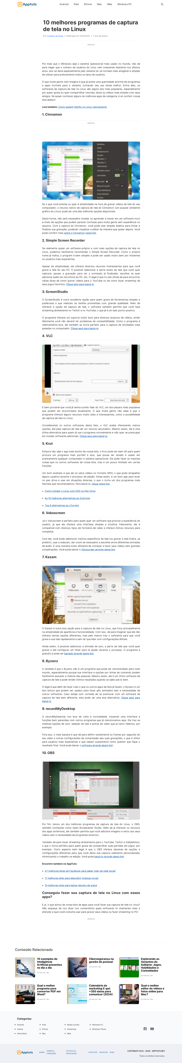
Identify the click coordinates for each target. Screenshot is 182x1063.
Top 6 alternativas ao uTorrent (62, 505)
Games (20, 1029)
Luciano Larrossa (55, 36)
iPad (76, 4)
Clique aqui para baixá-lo (80, 284)
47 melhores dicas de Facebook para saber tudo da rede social (80, 871)
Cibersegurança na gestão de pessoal (101, 960)
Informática (22, 1033)
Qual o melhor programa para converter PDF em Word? (49, 990)
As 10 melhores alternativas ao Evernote (67, 498)
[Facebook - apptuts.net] (145, 1029)
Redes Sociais (73, 1025)
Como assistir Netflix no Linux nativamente (82, 107)
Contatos (92, 1052)
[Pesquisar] (162, 4)
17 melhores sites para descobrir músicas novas (71, 878)
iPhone (88, 4)
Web (109, 4)
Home (112, 1052)
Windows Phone (99, 1029)
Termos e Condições (51, 1052)
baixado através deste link (79, 653)
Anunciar (103, 1052)
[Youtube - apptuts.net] (152, 1029)
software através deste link (97, 745)
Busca (137, 4)
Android (64, 4)
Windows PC (124, 4)
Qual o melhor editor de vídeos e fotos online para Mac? (152, 990)
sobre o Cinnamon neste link (80, 233)
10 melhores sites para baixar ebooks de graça (71, 885)
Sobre (42, 1052)
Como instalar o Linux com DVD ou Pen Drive (70, 491)
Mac (99, 4)
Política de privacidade (71, 1052)
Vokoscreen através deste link (98, 549)
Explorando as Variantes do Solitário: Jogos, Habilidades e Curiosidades (151, 964)
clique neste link (101, 483)
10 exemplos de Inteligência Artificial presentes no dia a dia (49, 963)
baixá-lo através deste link (109, 856)
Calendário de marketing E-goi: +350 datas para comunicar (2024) (101, 990)
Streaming (71, 1029)
